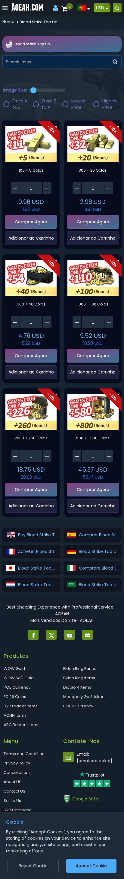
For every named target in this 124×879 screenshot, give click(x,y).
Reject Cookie (33, 866)
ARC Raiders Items (21, 725)
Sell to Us (12, 800)
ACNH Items (15, 715)
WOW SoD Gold (19, 678)
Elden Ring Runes (79, 668)
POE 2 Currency (78, 706)
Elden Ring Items (79, 678)
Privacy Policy (17, 763)
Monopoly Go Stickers (84, 697)
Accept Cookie (91, 866)
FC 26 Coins (15, 697)
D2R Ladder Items (21, 706)
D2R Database (18, 810)
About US (12, 782)
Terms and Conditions (25, 754)
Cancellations (17, 772)
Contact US (14, 791)
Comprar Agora (31, 222)
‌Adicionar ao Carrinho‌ (31, 238)
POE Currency (17, 687)
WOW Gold (14, 668)
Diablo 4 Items (77, 687)
